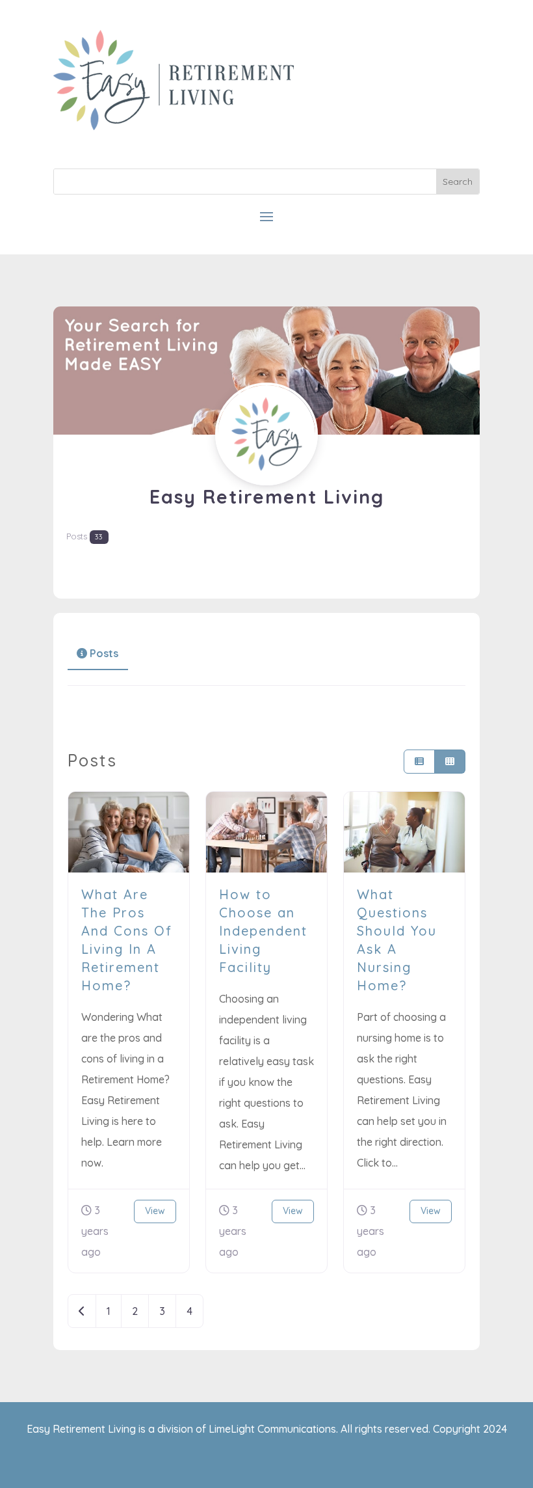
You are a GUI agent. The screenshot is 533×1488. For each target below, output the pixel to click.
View (155, 1211)
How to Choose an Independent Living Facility (263, 930)
